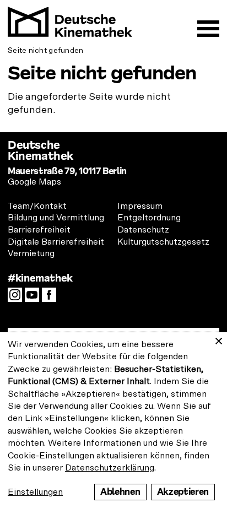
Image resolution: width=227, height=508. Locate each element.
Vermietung (31, 253)
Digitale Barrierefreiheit (56, 241)
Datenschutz (143, 229)
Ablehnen (120, 492)
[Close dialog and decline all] (218, 339)
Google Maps (34, 181)
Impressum (140, 206)
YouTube (34, 298)
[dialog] (113, 420)
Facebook (51, 298)
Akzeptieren (183, 492)
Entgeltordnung (149, 217)
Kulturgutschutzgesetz (163, 241)
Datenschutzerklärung (109, 467)
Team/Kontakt (37, 206)
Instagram (17, 298)
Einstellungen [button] (35, 492)
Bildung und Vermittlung (56, 217)
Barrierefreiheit (39, 229)
